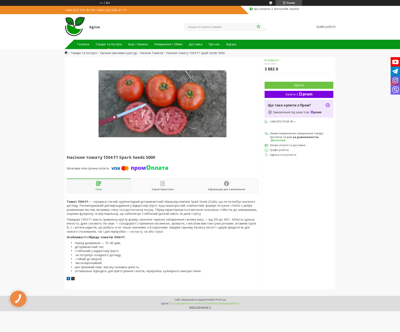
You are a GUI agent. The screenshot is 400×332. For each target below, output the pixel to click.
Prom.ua (221, 299)
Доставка (195, 44)
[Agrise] (75, 26)
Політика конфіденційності (222, 303)
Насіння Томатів (151, 53)
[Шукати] (258, 27)
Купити (299, 85)
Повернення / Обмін (168, 44)
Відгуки (231, 44)
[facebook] (68, 279)
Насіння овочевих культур (118, 53)
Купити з (292, 94)
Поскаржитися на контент (187, 303)
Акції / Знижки (138, 44)
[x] (73, 279)
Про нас (214, 44)
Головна (83, 44)
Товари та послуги (108, 44)
